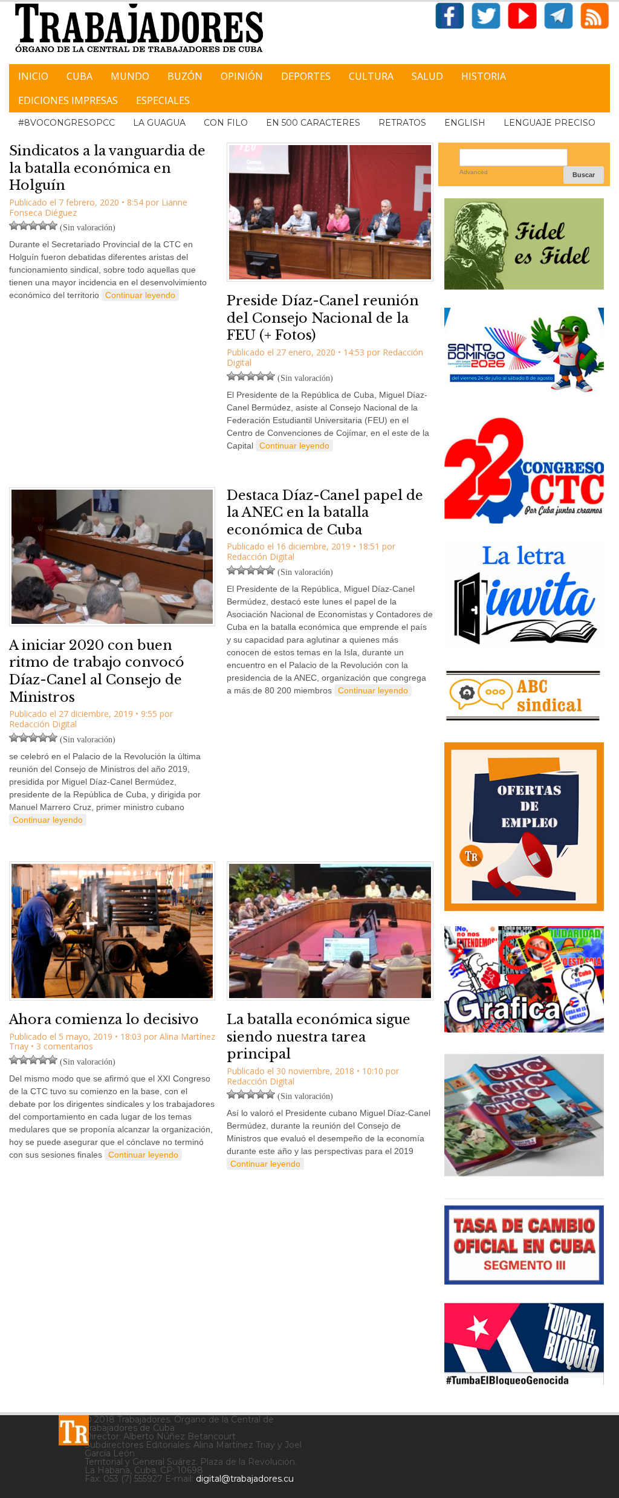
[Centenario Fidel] (524, 285)
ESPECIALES (163, 100)
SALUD (427, 76)
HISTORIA (483, 76)
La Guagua (159, 122)
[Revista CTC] (524, 1175)
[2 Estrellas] (23, 225)
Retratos (402, 122)
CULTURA (371, 76)
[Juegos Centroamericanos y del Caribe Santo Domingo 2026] (524, 394)
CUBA (79, 76)
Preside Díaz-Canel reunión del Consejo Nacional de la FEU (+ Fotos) (323, 318)
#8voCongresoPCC (66, 122)
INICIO (33, 76)
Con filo (226, 122)
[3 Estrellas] (33, 225)
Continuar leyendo (140, 295)
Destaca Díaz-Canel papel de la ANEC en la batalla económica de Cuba (325, 512)
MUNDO (130, 76)
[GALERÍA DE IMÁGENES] (524, 1028)
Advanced (473, 172)
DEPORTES (306, 76)
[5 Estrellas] (52, 225)
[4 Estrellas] (43, 225)
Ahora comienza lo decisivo (104, 1019)
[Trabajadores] (74, 1430)
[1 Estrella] (14, 225)
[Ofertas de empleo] (524, 826)
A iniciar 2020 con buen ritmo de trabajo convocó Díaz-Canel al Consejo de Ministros (96, 671)
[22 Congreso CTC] (524, 519)
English (464, 122)
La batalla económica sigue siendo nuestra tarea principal (318, 1036)
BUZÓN (185, 76)
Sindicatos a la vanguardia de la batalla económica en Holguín (107, 168)
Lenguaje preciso (549, 122)
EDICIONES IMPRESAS (68, 100)
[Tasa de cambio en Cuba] (524, 1280)
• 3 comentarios (62, 1046)
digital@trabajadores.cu (245, 1478)
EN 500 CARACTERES (313, 122)
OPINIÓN (242, 76)
